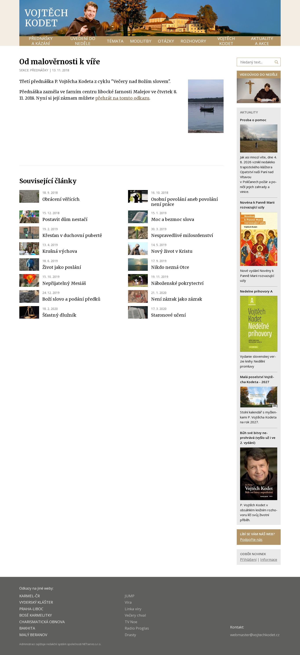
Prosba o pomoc (253, 120)
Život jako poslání (61, 267)
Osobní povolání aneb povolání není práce (184, 202)
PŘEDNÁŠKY (39, 70)
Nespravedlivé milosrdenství (182, 235)
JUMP (129, 595)
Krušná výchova (59, 251)
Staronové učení (168, 315)
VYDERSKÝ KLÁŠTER (36, 602)
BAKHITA (27, 628)
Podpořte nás (251, 539)
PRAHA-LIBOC (31, 608)
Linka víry (133, 608)
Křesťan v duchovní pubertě (72, 235)
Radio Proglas (137, 628)
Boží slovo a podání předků (71, 299)
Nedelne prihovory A (256, 291)
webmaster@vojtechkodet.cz (255, 634)
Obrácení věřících (61, 199)
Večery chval (135, 615)
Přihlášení (248, 559)
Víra (128, 602)
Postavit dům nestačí (64, 219)
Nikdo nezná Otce (170, 267)
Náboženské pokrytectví (177, 283)
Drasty (130, 634)
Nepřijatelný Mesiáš (64, 283)
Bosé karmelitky (35, 615)
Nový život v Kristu (171, 251)
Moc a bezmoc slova (172, 219)
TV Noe (131, 621)
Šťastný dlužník (59, 315)
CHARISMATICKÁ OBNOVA (42, 621)
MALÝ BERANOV (33, 634)
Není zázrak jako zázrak (176, 299)
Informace (268, 559)
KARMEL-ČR (29, 595)
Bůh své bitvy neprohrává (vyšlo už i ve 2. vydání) (257, 438)
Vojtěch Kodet (47, 18)
